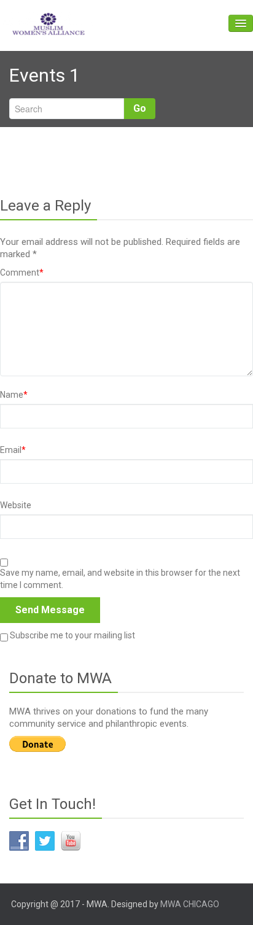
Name (14, 395)
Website (15, 505)
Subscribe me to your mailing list (71, 635)
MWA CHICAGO (189, 904)
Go (139, 108)
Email (13, 450)
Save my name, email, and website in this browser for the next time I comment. (120, 579)
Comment (22, 272)
